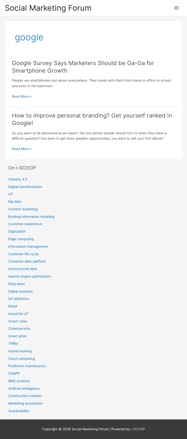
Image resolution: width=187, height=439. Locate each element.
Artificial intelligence (24, 388)
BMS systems (19, 381)
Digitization (17, 231)
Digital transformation (25, 187)
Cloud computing (21, 359)
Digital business (20, 291)
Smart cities (17, 321)
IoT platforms (18, 299)
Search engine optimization (29, 276)
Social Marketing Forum (48, 8)
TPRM (13, 344)
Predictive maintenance (27, 366)
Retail (12, 306)
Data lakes (16, 284)
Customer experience (25, 224)
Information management (28, 246)
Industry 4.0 (18, 179)
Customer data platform (27, 261)
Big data (14, 201)
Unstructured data (22, 269)
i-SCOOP (138, 429)
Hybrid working (20, 351)
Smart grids (17, 336)
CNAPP (14, 373)
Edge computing (21, 239)
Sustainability (18, 411)
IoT (10, 194)
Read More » (22, 96)
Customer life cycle (23, 254)
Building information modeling (31, 217)
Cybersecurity (19, 328)
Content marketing (22, 209)
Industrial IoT (18, 314)
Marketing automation (25, 403)
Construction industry (25, 396)
